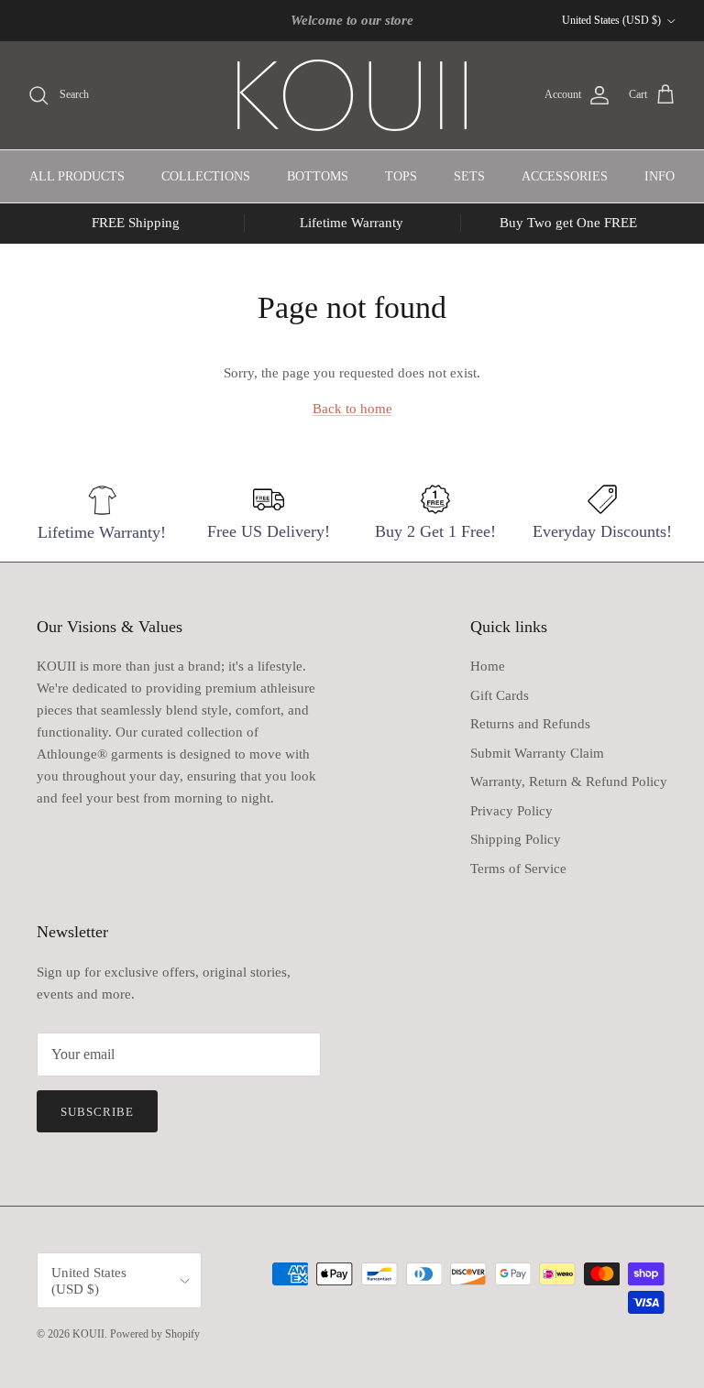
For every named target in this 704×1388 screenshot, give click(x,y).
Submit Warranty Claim (537, 753)
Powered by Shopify (155, 1334)
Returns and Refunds (530, 723)
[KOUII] (352, 95)
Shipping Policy (515, 839)
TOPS (401, 176)
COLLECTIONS (205, 176)
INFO (659, 176)
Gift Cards (499, 695)
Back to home (352, 408)
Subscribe (97, 1112)
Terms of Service (518, 868)
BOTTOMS (317, 176)
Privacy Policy (511, 810)
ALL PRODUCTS (77, 176)
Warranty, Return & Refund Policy (568, 781)
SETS (469, 176)
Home (487, 666)
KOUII (88, 1334)
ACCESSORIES (565, 176)
